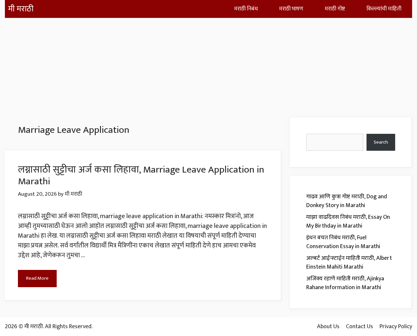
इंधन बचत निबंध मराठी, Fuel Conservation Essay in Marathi (343, 242)
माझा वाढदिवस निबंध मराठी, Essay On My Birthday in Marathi (348, 221)
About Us (328, 326)
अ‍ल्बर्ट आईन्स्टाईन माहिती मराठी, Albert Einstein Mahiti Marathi (349, 262)
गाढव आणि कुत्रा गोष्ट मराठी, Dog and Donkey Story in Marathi (346, 201)
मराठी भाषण (291, 8)
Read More (37, 278)
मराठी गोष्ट (335, 8)
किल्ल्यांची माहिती (384, 8)
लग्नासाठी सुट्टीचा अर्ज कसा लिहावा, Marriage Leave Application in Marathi (141, 175)
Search (381, 142)
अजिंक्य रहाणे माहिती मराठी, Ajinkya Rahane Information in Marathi (345, 283)
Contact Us (359, 326)
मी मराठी (21, 9)
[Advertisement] (208, 63)
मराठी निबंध (246, 8)
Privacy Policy (396, 326)
